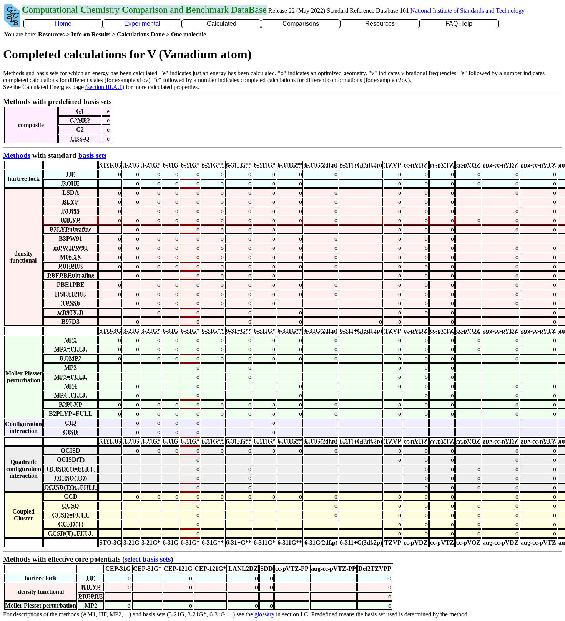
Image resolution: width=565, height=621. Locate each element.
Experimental (142, 23)
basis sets (92, 155)
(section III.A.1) (104, 87)
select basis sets (148, 559)
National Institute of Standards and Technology (467, 10)
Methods (16, 155)
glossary (264, 614)
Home (63, 23)
